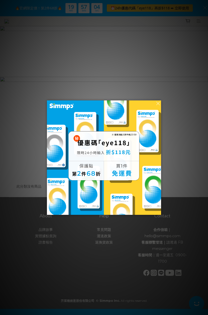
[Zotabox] (157, 210)
